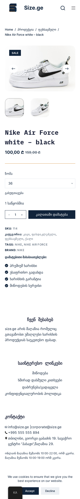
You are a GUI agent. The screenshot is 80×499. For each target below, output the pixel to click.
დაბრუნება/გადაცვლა (40, 387)
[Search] (63, 8)
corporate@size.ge (46, 427)
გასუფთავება (14, 193)
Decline (50, 491)
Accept (30, 491)
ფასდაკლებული (44, 234)
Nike (18, 244)
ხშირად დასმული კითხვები (40, 380)
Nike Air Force (36, 244)
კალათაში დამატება (52, 214)
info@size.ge (18, 427)
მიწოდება (40, 373)
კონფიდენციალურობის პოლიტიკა (33, 393)
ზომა (9, 174)
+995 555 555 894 (23, 432)
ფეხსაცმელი (14, 238)
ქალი (29, 238)
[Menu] (73, 8)
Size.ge (33, 7)
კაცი (26, 234)
